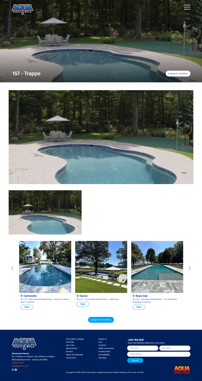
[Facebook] (16, 370)
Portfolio (70, 342)
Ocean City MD (137, 372)
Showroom (71, 358)
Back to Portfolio (101, 320)
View (26, 307)
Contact (102, 345)
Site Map (102, 358)
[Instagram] (13, 370)
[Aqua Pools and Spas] (22, 9)
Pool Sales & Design (75, 339)
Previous (12, 268)
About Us (102, 339)
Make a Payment (106, 348)
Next (190, 268)
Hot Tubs (70, 345)
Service (69, 351)
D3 (129, 372)
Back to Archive (179, 73)
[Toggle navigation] (187, 7)
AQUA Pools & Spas (88, 372)
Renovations (71, 348)
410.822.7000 (17, 363)
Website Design (119, 372)
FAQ (100, 342)
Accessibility (104, 354)
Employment (104, 351)
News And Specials (74, 354)
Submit (135, 360)
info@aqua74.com (20, 366)
